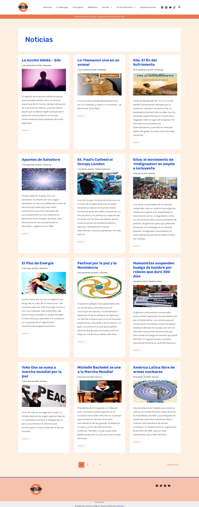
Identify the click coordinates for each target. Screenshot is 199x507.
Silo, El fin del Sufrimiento (145, 62)
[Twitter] (161, 485)
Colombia (103, 273)
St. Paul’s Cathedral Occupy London (95, 162)
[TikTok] (174, 7)
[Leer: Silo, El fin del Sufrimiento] (155, 84)
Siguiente (174, 464)
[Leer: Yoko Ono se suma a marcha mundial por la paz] (44, 395)
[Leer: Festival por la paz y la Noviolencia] (99, 287)
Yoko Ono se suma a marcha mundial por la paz (42, 371)
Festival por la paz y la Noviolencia (97, 265)
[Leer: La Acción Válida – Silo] (44, 79)
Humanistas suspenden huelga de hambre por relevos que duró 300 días (153, 269)
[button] (110, 7)
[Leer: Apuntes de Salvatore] (44, 179)
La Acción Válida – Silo (41, 60)
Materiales (47, 65)
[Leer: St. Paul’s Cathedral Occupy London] (99, 183)
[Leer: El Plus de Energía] (44, 282)
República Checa (155, 281)
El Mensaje (159, 70)
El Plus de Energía (37, 263)
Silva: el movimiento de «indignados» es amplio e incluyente (154, 164)
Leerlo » (26, 130)
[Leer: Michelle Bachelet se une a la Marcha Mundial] (99, 391)
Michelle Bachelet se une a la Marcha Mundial (99, 369)
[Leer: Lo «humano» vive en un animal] (99, 84)
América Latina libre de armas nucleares (154, 369)
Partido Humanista (102, 169)
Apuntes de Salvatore (41, 160)
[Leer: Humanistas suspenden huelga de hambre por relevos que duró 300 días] (155, 295)
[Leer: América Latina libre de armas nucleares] (155, 391)
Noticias (152, 173)
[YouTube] (170, 7)
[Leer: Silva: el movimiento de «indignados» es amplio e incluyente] (155, 187)
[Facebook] (162, 7)
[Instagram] (166, 7)
